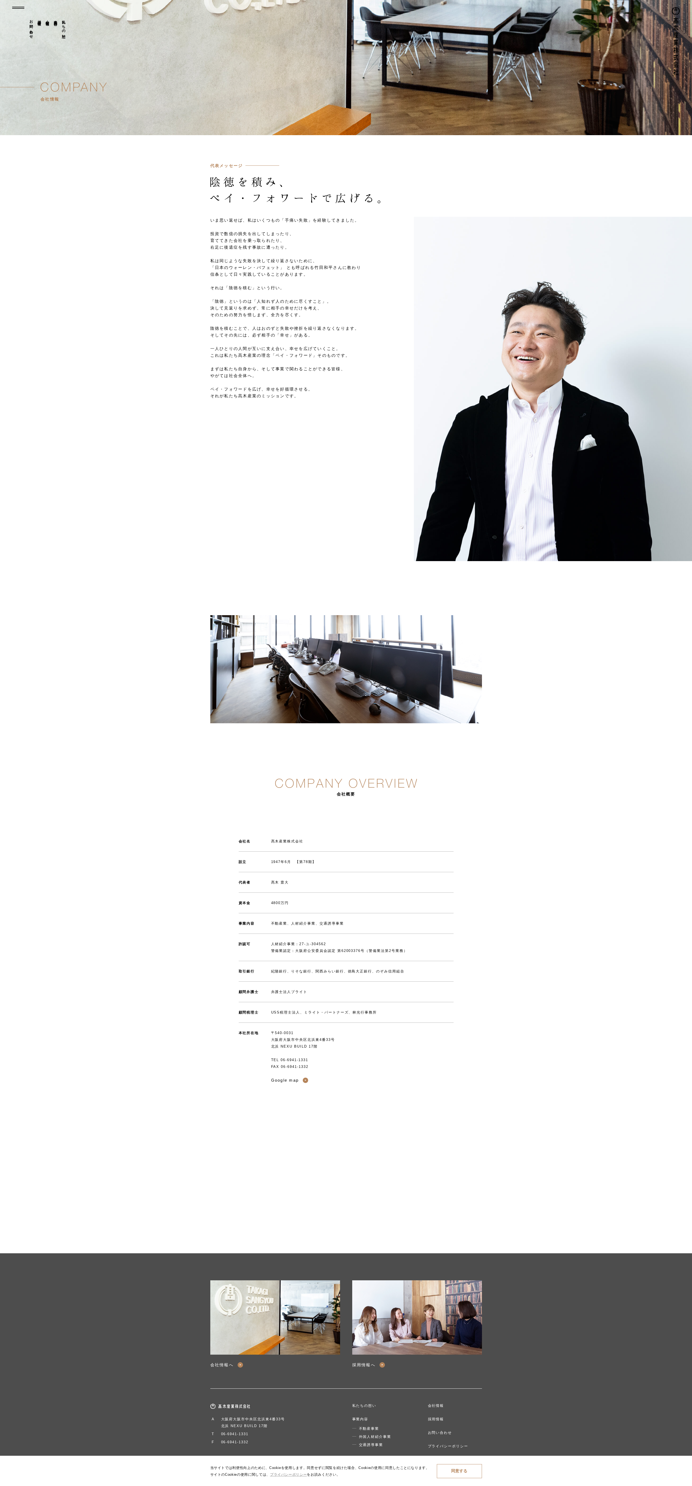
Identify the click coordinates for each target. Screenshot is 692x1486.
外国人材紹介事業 (375, 1437)
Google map (285, 1080)
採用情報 (39, 19)
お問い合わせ (31, 27)
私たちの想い (64, 27)
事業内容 (56, 19)
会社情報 (47, 19)
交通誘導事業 (371, 1445)
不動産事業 (369, 1429)
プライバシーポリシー (448, 1446)
